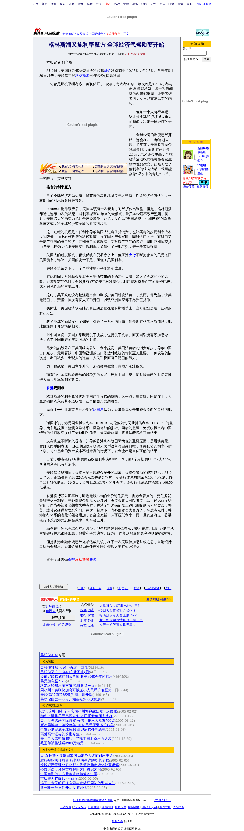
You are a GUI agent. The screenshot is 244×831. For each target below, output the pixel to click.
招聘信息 (120, 807)
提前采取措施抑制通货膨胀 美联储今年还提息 (76, 676)
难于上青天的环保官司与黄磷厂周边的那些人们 (77, 783)
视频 (72, 4)
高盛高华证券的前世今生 (60, 734)
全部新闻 (82, 560)
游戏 (117, 4)
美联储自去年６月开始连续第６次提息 (70, 699)
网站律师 (134, 807)
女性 (126, 4)
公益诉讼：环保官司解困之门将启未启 (70, 769)
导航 (189, 4)
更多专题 (189, 186)
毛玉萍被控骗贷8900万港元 (62, 743)
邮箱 (171, 4)
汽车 (99, 4)
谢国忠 (98, 410)
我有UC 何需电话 (73, 166)
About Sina (79, 807)
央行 (132, 255)
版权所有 (117, 821)
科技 (90, 4)
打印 (137, 588)
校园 (144, 4)
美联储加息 (49, 655)
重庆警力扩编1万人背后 (59, 778)
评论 (81, 588)
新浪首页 (68, 34)
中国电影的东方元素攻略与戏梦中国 (68, 774)
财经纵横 (82, 34)
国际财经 (97, 34)
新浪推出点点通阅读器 (109, 166)
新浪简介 (65, 807)
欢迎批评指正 (162, 800)
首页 (35, 4)
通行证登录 (204, 4)
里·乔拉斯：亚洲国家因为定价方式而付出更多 (76, 756)
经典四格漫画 (203, 169)
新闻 (44, 4)
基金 (107, 71)
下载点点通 (152, 588)
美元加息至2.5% (53, 681)
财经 (81, 4)
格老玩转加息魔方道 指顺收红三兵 (67, 686)
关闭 (168, 588)
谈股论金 (95, 588)
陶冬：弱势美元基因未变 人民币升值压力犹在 (76, 716)
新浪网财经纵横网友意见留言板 (93, 800)
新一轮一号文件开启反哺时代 (63, 787)
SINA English (150, 807)
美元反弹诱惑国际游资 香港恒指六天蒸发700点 (77, 720)
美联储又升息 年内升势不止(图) (65, 672)
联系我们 (107, 807)
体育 (53, 4)
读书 (135, 4)
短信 (162, 4)
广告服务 (94, 807)
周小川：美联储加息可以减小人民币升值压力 (76, 690)
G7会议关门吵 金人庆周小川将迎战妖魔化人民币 (78, 711)
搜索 (180, 4)
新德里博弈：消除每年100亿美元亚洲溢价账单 (77, 725)
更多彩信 (202, 186)
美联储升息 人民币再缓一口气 (64, 667)
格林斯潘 (82, 76)
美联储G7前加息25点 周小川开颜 (66, 695)
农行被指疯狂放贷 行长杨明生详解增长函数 (74, 760)
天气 (153, 4)
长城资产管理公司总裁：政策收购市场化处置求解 (79, 765)
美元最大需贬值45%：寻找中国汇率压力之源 (76, 739)
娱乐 (63, 4)
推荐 (109, 588)
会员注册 (165, 807)
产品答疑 (178, 807)
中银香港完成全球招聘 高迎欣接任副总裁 (73, 729)
